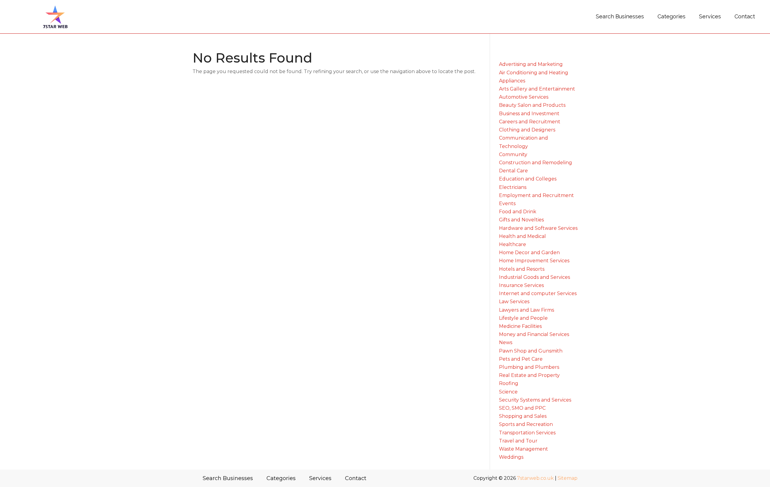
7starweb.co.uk (535, 478)
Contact (745, 16)
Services (710, 16)
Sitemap (568, 478)
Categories (671, 16)
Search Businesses (620, 16)
